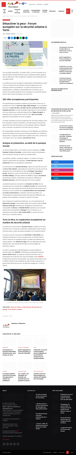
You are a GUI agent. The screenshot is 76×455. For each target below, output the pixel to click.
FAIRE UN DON (32, 4)
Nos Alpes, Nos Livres (39, 371)
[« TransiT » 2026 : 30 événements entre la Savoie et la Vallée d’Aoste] (30, 426)
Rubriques (61, 11)
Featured (5, 316)
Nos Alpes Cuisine (22, 371)
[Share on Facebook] (9, 38)
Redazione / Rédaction (10, 33)
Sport (35, 347)
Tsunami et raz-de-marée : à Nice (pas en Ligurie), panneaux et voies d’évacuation (65, 148)
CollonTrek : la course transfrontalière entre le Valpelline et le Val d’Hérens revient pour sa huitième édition (40, 354)
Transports (5, 347)
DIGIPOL (41, 256)
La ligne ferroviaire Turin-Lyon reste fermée (66, 429)
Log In (72, 11)
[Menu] (4, 4)
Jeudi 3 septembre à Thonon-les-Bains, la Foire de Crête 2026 (24, 351)
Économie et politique (17, 11)
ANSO (17, 431)
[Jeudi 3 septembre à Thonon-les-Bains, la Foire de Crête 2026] (25, 342)
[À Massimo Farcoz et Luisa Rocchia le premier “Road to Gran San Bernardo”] (55, 396)
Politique (5, 371)
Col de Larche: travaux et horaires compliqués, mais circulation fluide (66, 127)
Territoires (52, 11)
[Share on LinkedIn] (15, 38)
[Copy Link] (23, 38)
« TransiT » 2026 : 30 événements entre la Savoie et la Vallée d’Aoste (42, 426)
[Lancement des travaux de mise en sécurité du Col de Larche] (62, 100)
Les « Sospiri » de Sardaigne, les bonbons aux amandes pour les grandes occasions (24, 377)
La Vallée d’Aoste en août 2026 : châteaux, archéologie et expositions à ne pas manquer (65, 138)
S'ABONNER (45, 4)
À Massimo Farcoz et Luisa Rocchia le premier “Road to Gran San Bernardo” (66, 397)
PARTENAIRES (39, 4)
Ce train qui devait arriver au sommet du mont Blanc (41, 396)
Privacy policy (6, 439)
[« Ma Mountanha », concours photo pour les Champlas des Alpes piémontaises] (30, 406)
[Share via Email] (17, 38)
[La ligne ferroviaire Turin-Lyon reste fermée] (55, 430)
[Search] (73, 4)
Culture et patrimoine (26, 11)
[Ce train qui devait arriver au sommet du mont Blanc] (30, 396)
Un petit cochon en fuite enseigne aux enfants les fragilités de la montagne (40, 376)
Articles (7, 16)
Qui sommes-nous (47, 452)
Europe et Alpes (6, 19)
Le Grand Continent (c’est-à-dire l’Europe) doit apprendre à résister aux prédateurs (9, 377)
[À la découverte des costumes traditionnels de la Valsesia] (30, 416)
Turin (10, 316)
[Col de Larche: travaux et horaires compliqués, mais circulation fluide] (54, 128)
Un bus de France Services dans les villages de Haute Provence (65, 420)
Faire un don (4, 11)
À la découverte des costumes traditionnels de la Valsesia (41, 416)
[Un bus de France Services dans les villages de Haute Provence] (55, 420)
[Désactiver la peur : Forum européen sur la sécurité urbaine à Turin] (25, 66)
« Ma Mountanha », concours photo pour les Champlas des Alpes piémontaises (42, 406)
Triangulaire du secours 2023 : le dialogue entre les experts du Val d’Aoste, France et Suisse (65, 409)
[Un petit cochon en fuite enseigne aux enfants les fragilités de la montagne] (40, 365)
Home (4, 16)
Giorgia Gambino (55, 113)
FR (67, 11)
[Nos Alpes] (17, 4)
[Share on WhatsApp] (20, 38)
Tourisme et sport (44, 11)
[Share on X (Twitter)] (12, 38)
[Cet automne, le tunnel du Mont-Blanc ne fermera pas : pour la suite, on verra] (9, 342)
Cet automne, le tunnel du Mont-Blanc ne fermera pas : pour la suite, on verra (9, 352)
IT (67, 452)
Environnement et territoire (35, 11)
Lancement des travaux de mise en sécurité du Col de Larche (62, 110)
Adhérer (10, 11)
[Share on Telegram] (26, 38)
